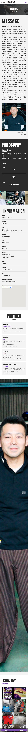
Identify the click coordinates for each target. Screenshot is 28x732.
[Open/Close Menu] (26, 2)
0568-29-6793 (6, 237)
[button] (5, 683)
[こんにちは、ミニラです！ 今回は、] (8, 693)
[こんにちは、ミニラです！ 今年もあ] (20, 718)
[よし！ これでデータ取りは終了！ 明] (20, 705)
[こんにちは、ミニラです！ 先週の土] (8, 705)
